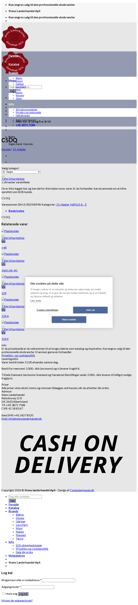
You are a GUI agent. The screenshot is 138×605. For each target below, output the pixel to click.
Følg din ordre (23, 115)
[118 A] (10, 299)
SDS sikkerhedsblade (26, 109)
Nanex (19, 92)
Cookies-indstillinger (47, 310)
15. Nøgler (19, 149)
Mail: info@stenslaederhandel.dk (21, 418)
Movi (18, 89)
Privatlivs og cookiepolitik (28, 112)
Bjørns (19, 78)
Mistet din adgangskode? (17, 600)
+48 (3, 247)
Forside (14, 55)
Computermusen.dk (82, 490)
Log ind (23, 594)
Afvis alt (90, 310)
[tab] (73, 210)
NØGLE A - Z (78, 204)
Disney (19, 81)
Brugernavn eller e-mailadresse (21, 580)
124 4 (4, 339)
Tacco (19, 98)
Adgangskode (10, 586)
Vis (3, 241)
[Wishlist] (2, 176)
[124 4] (10, 322)
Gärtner (20, 83)
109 (3, 293)
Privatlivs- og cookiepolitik (18, 355)
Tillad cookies (69, 319)
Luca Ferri (21, 86)
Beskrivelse (16, 210)
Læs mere (35, 300)
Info (11, 104)
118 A (5, 316)
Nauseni (20, 95)
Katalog (14, 64)
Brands (13, 72)
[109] (10, 276)
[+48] (10, 231)
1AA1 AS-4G (9, 270)
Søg (12, 91)
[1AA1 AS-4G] (10, 254)
